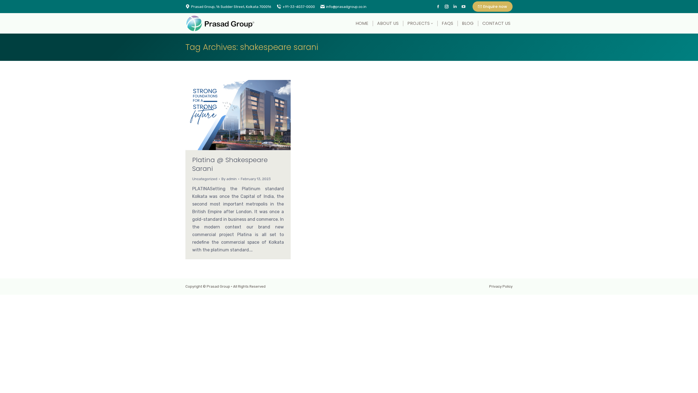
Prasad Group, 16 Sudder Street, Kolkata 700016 (231, 7)
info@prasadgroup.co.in (346, 7)
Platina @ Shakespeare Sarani (230, 164)
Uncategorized (204, 179)
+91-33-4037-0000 (298, 7)
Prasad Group (218, 286)
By (229, 179)
